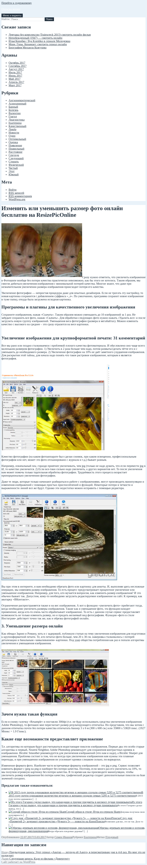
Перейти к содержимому (16, 2)
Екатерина (15, 122)
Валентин (15, 113)
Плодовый (111, 837)
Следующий (16, 158)
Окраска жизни (10, 9)
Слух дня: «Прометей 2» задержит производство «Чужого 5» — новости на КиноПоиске (70, 820)
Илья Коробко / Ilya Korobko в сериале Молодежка (39, 41)
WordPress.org (17, 199)
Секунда (14, 155)
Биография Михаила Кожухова (27, 47)
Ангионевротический (22, 100)
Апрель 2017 (16, 82)
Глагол (13, 116)
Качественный (17, 126)
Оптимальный (17, 139)
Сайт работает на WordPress (18, 861)
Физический (16, 164)
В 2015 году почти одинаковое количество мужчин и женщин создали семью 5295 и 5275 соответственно (76, 794)
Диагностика (17, 119)
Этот (12, 171)
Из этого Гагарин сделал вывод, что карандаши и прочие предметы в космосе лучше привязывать (75, 804)
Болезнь (13, 110)
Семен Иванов (63, 837)
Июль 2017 (15, 72)
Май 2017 (14, 78)
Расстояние (15, 151)
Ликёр (12, 129)
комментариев (20, 196)
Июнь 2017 (15, 75)
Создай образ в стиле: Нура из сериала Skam (93, 811)
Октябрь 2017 (17, 62)
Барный (13, 106)
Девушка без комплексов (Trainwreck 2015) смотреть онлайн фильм (50, 34)
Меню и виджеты (12, 15)
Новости (14, 132)
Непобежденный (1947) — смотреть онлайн (35, 37)
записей (16, 192)
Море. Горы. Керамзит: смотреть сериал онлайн (38, 44)
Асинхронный (17, 103)
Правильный (16, 148)
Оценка (13, 142)
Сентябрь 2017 (18, 65)
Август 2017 (16, 69)
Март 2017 (15, 85)
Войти (12, 189)
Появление (15, 145)
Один (12, 135)
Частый (13, 168)
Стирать (14, 161)
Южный (14, 174)
